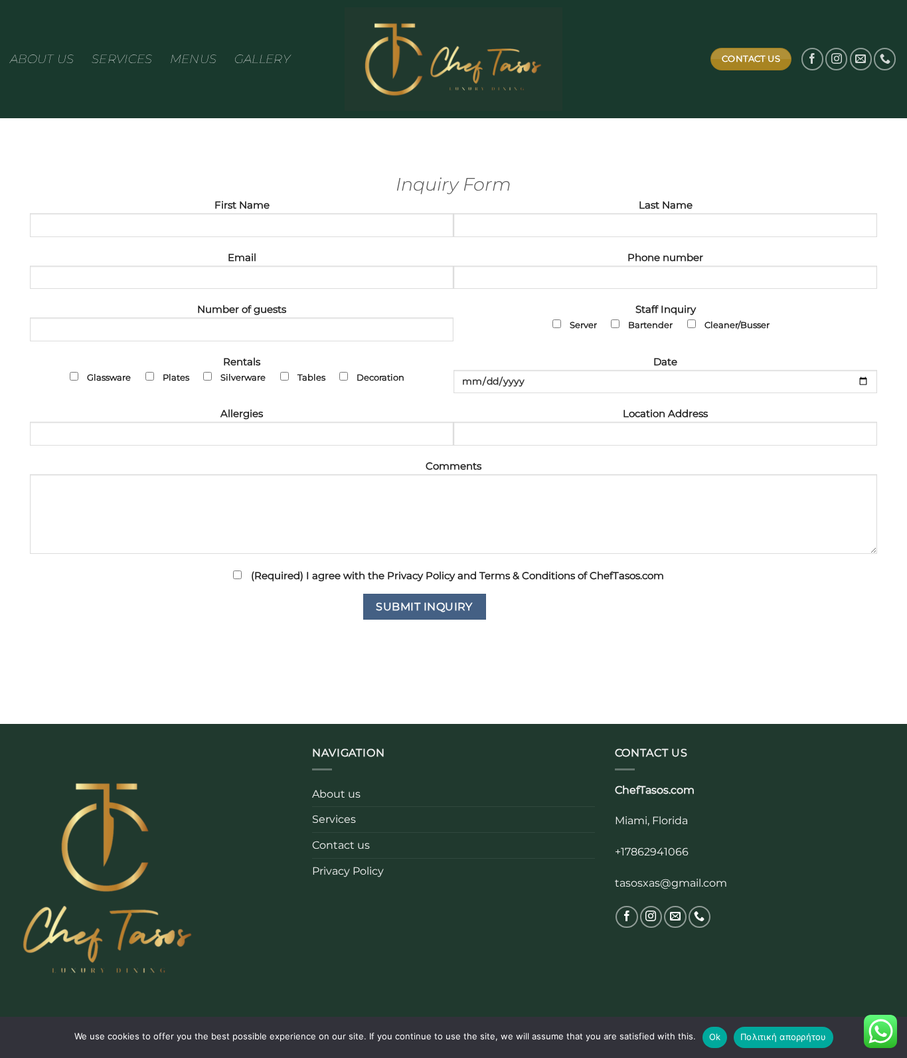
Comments (453, 466)
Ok (715, 1036)
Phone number (665, 258)
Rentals (245, 369)
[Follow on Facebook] (812, 59)
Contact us (341, 844)
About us (42, 59)
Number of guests (241, 309)
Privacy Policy (348, 870)
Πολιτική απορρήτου (783, 1036)
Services (122, 59)
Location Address (665, 414)
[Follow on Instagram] (836, 59)
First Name (242, 205)
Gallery (262, 59)
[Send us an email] (861, 59)
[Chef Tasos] (453, 59)
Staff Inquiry (670, 317)
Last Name (666, 205)
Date (665, 362)
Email (242, 258)
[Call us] (885, 59)
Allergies (241, 414)
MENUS (193, 59)
